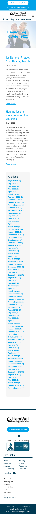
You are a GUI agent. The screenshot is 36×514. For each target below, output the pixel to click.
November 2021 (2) (16, 334)
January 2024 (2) (15, 264)
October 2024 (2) (15, 240)
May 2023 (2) (13, 286)
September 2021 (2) (16, 339)
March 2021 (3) (14, 356)
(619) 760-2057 (10, 497)
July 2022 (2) (13, 313)
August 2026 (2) (14, 181)
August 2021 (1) (14, 342)
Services (7, 466)
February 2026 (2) (15, 197)
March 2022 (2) (14, 323)
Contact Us (23, 468)
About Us (7, 463)
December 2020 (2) (16, 364)
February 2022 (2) (15, 326)
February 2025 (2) (15, 229)
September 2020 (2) (16, 372)
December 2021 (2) (16, 331)
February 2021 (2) (15, 358)
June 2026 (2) (13, 186)
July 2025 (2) (13, 216)
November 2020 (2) (16, 366)
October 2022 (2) (15, 304)
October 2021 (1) (15, 337)
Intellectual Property (17, 509)
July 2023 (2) (13, 280)
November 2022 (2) (16, 302)
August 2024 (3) (14, 245)
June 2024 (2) (13, 251)
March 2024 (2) (14, 259)
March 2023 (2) (14, 291)
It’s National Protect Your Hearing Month (18, 59)
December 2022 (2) (16, 299)
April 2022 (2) (13, 321)
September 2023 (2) (16, 275)
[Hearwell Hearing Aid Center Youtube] (19, 436)
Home (6, 460)
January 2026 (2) (15, 199)
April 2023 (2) (13, 288)
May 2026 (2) (13, 189)
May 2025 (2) (13, 221)
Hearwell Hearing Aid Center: (8, 481)
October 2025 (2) (15, 208)
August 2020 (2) (14, 374)
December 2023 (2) (16, 267)
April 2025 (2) (13, 224)
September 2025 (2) (16, 210)
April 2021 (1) (13, 353)
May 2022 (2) (13, 318)
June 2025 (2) (13, 218)
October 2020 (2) (15, 369)
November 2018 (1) (16, 388)
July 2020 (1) (13, 377)
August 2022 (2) (14, 310)
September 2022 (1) (16, 307)
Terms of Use (23, 506)
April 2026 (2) (13, 191)
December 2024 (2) (16, 234)
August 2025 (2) (14, 213)
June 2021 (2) (13, 347)
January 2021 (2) (15, 361)
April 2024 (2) (13, 256)
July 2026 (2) (13, 183)
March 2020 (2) (14, 382)
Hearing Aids (24, 460)
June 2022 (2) (13, 315)
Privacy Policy (11, 506)
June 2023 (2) (13, 283)
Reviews (22, 463)
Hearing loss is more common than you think (17, 115)
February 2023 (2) (15, 294)
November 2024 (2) (16, 237)
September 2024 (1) (16, 243)
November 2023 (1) (16, 269)
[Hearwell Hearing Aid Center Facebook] (17, 436)
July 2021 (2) (13, 345)
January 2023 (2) (15, 296)
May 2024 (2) (13, 253)
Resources (23, 466)
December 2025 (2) (16, 202)
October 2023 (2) (15, 272)
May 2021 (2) (13, 350)
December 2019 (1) (16, 385)
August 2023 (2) (14, 278)
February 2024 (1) (15, 261)
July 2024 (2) (13, 248)
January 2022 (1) (15, 329)
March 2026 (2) (14, 194)
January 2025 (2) (15, 232)
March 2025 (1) (14, 226)
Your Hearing (9, 468)
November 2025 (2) (16, 205)
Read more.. (11, 104)
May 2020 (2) (13, 380)
